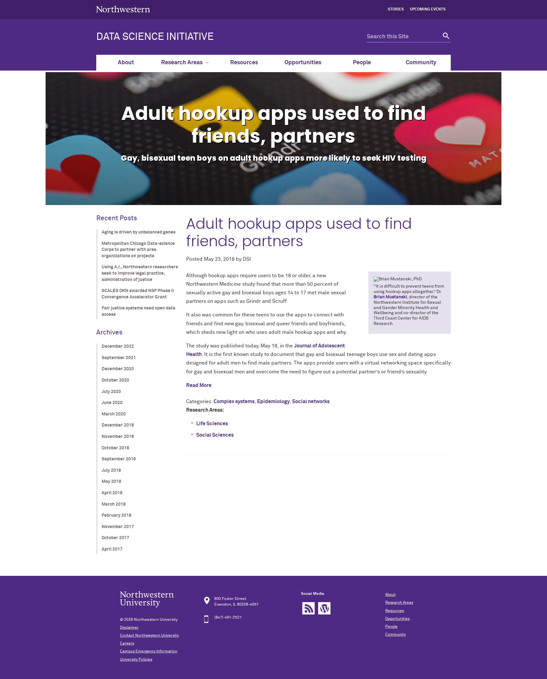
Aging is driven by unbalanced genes (138, 232)
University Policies (136, 660)
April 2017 (112, 549)
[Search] (445, 36)
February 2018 (116, 515)
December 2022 (118, 346)
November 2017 (118, 527)
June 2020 (112, 403)
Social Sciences (215, 435)
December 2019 (118, 425)
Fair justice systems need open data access (138, 311)
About (126, 62)
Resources (244, 62)
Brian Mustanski (390, 297)
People (362, 62)
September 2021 (119, 358)
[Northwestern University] (123, 16)
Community (421, 62)
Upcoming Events (428, 9)
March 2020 (114, 414)
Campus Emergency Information (148, 651)
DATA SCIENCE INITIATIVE (155, 37)
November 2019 (118, 436)
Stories (396, 9)
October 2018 (115, 448)
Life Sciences (212, 423)
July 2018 (111, 470)
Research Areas (182, 62)
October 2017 (115, 538)
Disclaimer (129, 628)
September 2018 (119, 459)
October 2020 (115, 380)
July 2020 (111, 391)
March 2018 (114, 504)
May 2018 (111, 481)
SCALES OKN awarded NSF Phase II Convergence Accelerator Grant (138, 294)
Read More (198, 385)
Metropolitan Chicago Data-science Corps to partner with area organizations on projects (138, 249)
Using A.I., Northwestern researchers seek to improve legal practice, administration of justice (140, 273)
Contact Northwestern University (149, 636)
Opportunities (303, 62)
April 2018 (112, 493)
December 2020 (118, 369)
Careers (127, 643)
